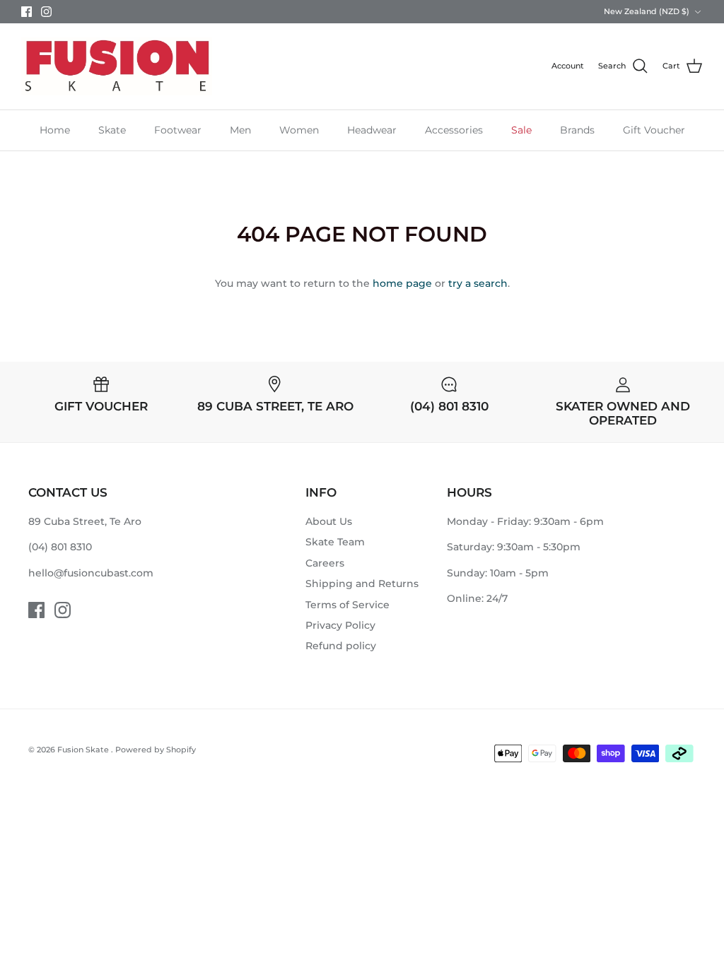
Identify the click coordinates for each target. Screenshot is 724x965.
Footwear (178, 130)
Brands (577, 130)
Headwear (372, 130)
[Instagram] (46, 11)
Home (55, 130)
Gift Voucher (654, 130)
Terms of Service (347, 604)
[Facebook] (26, 11)
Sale (521, 130)
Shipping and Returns (362, 583)
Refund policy (340, 645)
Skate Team (335, 541)
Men (240, 130)
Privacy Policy (340, 625)
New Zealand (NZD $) (646, 11)
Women (299, 130)
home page (402, 283)
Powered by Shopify (155, 749)
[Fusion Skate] (116, 66)
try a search (478, 283)
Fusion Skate (84, 749)
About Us (328, 521)
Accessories (454, 130)
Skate (112, 130)
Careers (324, 563)
